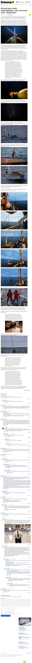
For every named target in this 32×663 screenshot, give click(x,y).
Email (2, 610)
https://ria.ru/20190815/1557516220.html (10, 509)
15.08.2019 (11, 464)
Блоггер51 (7, 2)
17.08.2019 (11, 559)
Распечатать (28, 390)
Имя (1, 608)
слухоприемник (21, 2)
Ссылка (2, 612)
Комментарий (3, 598)
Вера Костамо (10, 14)
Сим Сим (5, 400)
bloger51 (29, 2)
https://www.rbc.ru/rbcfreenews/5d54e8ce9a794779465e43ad (11, 500)
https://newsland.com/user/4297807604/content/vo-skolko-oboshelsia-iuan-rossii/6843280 (16, 486)
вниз (24, 661)
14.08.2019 (11, 439)
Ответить (29, 398)
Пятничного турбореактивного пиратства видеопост (24, 637)
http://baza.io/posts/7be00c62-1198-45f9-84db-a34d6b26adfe (18, 585)
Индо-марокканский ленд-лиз (23, 633)
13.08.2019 (9, 400)
